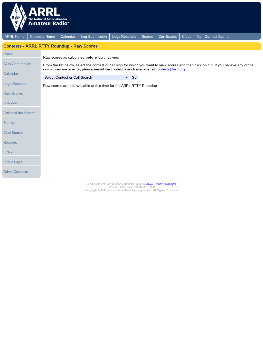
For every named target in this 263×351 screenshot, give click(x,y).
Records (10, 142)
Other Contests (15, 172)
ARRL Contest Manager (161, 184)
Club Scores (13, 133)
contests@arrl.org (170, 69)
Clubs (186, 36)
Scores (147, 36)
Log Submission (94, 36)
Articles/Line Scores (19, 113)
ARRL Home (15, 36)
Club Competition (17, 64)
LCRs (7, 152)
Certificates (167, 36)
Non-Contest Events (213, 36)
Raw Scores (13, 93)
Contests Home (42, 36)
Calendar (68, 36)
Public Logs (12, 162)
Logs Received (124, 36)
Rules (8, 54)
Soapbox (10, 103)
